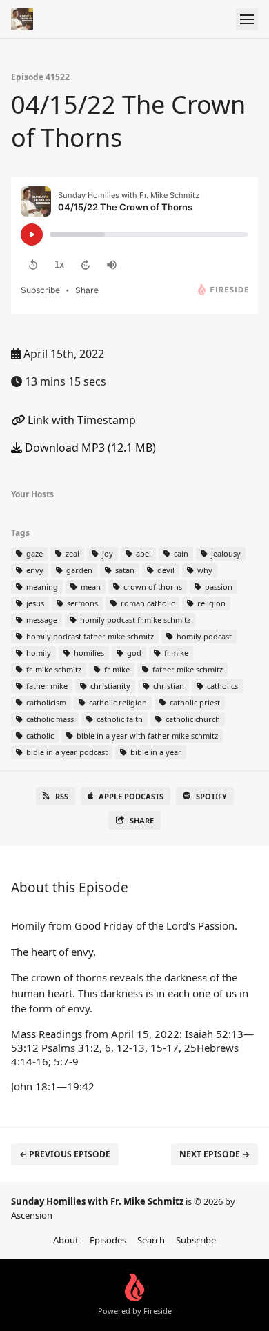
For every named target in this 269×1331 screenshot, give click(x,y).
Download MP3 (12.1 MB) (89, 447)
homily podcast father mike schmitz (89, 636)
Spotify (211, 796)
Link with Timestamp (80, 420)
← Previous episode (64, 1154)
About (66, 1240)
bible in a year (154, 752)
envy (33, 570)
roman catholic (147, 603)
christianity (109, 686)
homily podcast (203, 636)
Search (151, 1240)
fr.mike (175, 653)
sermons (81, 603)
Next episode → (214, 1154)
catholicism (45, 702)
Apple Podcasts (131, 796)
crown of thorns (151, 586)
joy (106, 553)
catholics (221, 686)
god (133, 653)
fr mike (116, 669)
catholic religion (117, 702)
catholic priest (194, 702)
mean (90, 586)
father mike (46, 686)
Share (142, 820)
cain (180, 553)
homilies (88, 653)
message (40, 619)
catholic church (191, 719)
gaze (33, 553)
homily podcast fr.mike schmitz (134, 619)
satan (123, 570)
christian (167, 686)
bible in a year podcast (66, 752)
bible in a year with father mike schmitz (146, 735)
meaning (41, 586)
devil (165, 570)
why (203, 570)
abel (142, 553)
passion (217, 586)
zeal (71, 553)
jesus (34, 603)
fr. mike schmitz (52, 669)
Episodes (108, 1240)
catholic (39, 735)
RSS (61, 796)
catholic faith (118, 719)
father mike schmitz (186, 669)
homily (37, 653)
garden (78, 570)
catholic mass (49, 719)
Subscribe (196, 1240)
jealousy (225, 553)
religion (210, 603)
